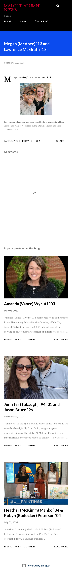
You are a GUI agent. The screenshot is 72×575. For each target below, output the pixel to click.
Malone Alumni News (22, 8)
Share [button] (60, 141)
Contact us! (41, 21)
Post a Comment (26, 339)
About (7, 21)
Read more (61, 339)
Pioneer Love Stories (27, 141)
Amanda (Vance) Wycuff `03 (29, 303)
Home (23, 21)
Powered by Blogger (38, 565)
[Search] (58, 6)
